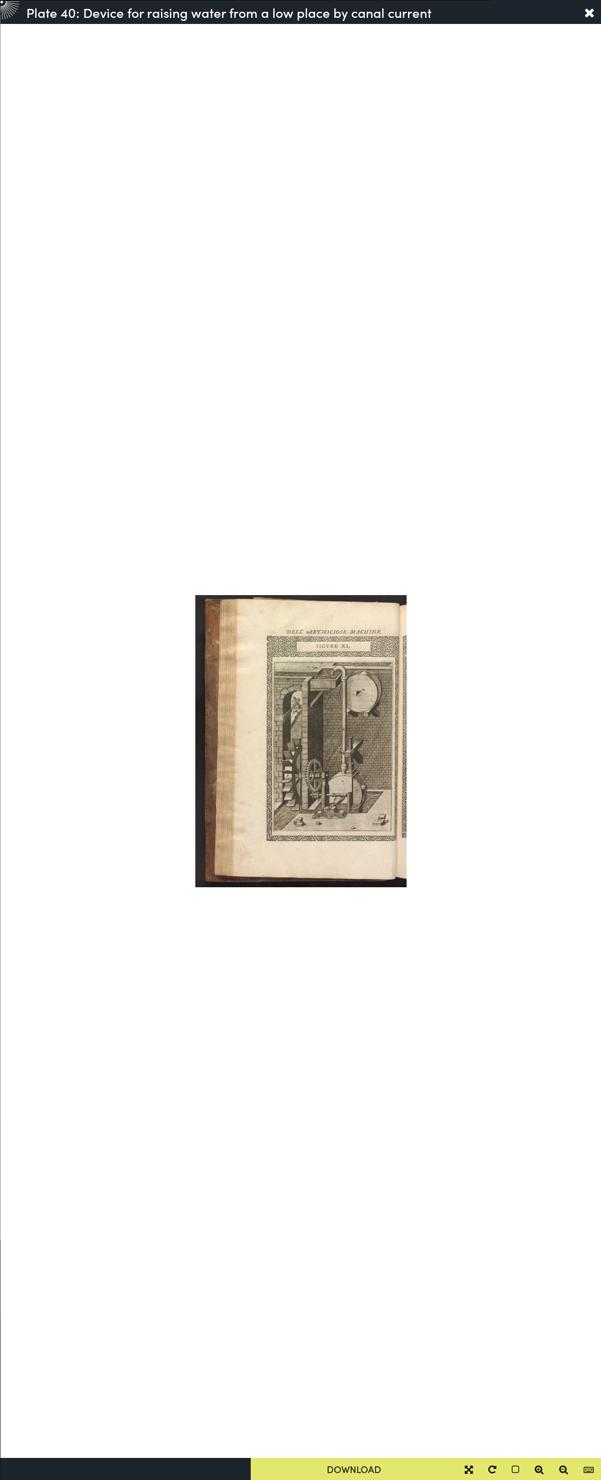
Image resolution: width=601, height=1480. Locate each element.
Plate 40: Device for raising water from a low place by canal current (228, 12)
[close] (589, 12)
